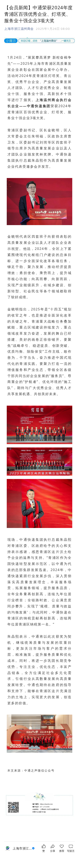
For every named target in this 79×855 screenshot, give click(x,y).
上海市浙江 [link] (22, 848)
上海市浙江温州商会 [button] (19, 28)
